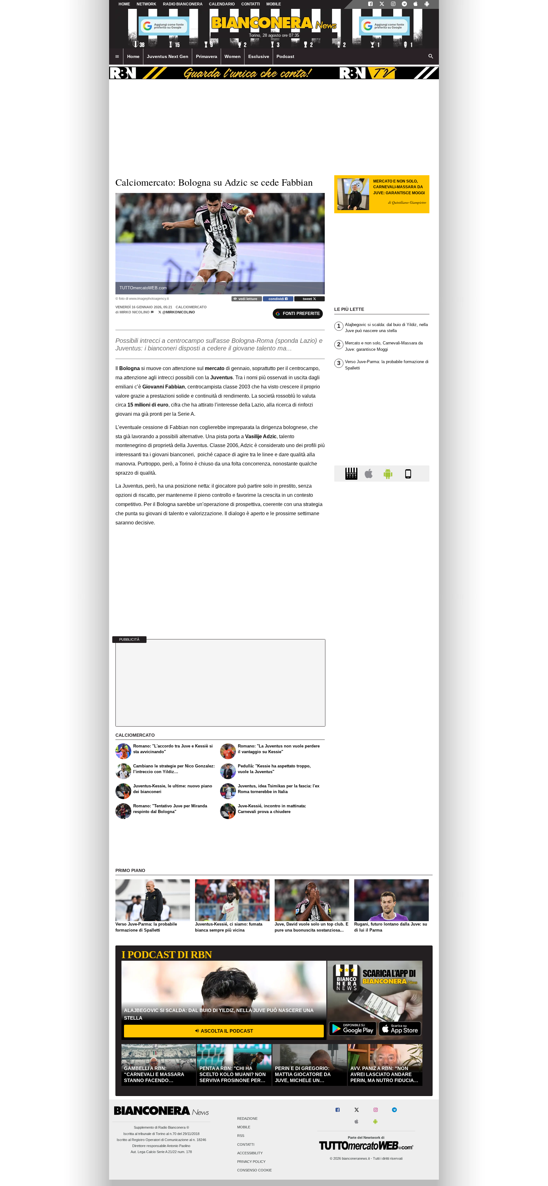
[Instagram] (393, 4)
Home (124, 4)
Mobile (243, 1127)
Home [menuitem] (133, 56)
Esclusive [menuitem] (258, 56)
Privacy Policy (251, 1162)
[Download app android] (426, 4)
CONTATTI (250, 4)
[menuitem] (117, 56)
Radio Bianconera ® (173, 1127)
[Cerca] (431, 56)
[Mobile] (408, 473)
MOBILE (273, 4)
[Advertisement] (381, 732)
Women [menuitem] (233, 56)
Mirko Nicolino (135, 312)
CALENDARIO (222, 4)
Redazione (247, 1118)
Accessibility (250, 1153)
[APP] (352, 473)
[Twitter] (381, 4)
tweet (308, 299)
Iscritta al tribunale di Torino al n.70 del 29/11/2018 (161, 1134)
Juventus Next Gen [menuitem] (167, 56)
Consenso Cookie (254, 1170)
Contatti (245, 1144)
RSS (240, 1136)
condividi (277, 299)
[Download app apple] (416, 4)
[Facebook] (370, 4)
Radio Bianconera (183, 4)
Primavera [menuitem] (206, 56)
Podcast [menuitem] (285, 56)
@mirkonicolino (178, 312)
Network (146, 4)
